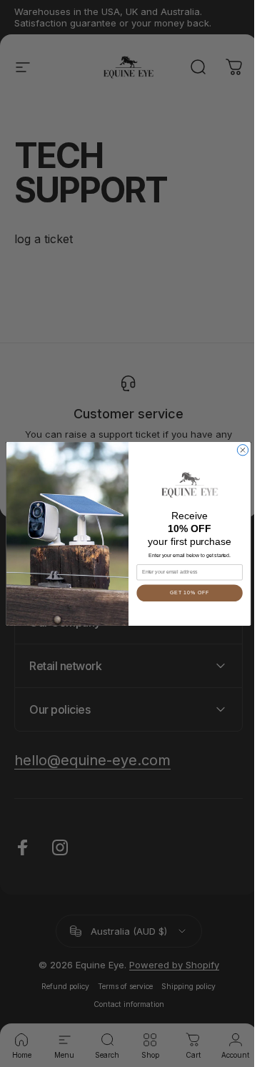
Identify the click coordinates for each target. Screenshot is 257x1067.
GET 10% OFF (184, 592)
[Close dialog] (237, 449)
